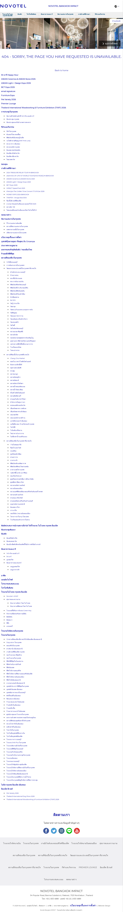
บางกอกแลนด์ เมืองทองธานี (15, 683)
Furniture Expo (8, 95)
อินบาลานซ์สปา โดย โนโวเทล (20, 603)
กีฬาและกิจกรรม (100, 14)
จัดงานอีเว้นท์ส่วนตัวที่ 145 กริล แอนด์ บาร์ (20, 116)
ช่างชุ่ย (12, 371)
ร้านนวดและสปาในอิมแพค (15, 702)
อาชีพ (3, 575)
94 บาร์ (8, 556)
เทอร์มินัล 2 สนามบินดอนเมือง (20, 513)
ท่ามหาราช (14, 457)
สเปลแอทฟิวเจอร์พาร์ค (17, 405)
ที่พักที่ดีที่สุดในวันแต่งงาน (14, 661)
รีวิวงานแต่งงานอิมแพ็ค (14, 223)
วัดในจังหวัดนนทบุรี (16, 328)
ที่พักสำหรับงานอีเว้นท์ (13, 664)
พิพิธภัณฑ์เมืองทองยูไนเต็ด (15, 137)
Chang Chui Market (17, 358)
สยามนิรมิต (14, 335)
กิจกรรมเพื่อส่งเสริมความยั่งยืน (16, 614)
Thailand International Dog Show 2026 (20, 796)
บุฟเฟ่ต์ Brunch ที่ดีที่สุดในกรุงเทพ (17, 686)
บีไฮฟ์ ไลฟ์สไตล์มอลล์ (17, 393)
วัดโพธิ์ (12, 325)
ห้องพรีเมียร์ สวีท (11, 538)
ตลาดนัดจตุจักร (15, 377)
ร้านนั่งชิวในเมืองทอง (13, 705)
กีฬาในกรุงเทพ (11, 131)
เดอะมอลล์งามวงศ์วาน (17, 418)
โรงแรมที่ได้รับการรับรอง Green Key (18, 610)
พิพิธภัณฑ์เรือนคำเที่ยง (17, 294)
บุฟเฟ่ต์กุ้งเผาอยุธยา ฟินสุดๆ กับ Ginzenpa (18, 241)
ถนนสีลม (13, 451)
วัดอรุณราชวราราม (16, 316)
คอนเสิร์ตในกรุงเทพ (12, 645)
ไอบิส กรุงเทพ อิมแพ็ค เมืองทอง (13, 785)
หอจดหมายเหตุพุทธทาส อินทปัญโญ (22, 338)
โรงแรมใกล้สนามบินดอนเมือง (16, 771)
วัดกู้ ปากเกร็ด (14, 303)
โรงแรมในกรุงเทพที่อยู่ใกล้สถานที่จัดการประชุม (22, 780)
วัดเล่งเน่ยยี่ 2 (14, 322)
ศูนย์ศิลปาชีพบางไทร (17, 482)
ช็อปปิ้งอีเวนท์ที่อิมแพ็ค (13, 201)
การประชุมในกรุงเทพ (8, 20)
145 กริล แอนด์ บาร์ (12, 553)
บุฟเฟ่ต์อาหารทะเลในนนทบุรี (15, 692)
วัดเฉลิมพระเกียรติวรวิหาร (19, 319)
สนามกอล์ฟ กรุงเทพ (13, 147)
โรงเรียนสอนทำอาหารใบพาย (20, 520)
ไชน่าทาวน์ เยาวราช (17, 433)
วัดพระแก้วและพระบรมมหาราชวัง (21, 310)
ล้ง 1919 (12, 300)
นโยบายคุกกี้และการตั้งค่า (11, 237)
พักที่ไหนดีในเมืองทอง (13, 696)
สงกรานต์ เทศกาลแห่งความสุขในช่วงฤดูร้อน (21, 717)
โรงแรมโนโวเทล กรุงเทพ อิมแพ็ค (7, 14)
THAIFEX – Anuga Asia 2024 (16, 198)
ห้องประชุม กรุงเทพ (12, 119)
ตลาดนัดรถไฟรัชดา (16, 383)
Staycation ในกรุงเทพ (13, 642)
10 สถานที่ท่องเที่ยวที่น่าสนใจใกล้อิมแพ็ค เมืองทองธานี (24, 639)
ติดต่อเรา (9, 620)
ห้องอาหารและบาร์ (47, 14)
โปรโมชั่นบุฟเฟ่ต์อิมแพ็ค (14, 736)
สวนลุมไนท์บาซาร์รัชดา (18, 399)
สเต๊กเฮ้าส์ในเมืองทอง (13, 727)
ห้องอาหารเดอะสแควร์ (13, 563)
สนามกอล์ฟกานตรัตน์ (17, 485)
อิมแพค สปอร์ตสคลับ (13, 150)
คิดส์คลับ (9, 617)
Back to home (61, 70)
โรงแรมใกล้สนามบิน (12, 843)
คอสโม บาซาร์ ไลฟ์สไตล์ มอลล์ (20, 361)
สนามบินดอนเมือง (16, 488)
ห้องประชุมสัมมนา (8, 530)
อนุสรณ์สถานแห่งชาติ (17, 504)
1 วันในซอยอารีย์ (15, 445)
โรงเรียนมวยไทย (15, 347)
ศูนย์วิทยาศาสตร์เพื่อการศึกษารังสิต (22, 479)
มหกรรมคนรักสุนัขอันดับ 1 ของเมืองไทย (16, 249)
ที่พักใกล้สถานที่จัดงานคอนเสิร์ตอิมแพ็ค (19, 674)
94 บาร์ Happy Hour (9, 75)
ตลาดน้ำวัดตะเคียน (16, 390)
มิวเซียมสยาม (14, 297)
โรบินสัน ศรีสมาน (16, 430)
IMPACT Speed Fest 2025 (15, 188)
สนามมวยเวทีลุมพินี (16, 331)
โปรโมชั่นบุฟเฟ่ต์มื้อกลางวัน (15, 733)
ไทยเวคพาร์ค (10, 159)
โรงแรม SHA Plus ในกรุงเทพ (16, 742)
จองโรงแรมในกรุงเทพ (13, 658)
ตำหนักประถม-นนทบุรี (17, 272)
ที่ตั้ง (7, 623)
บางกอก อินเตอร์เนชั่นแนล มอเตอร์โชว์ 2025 (21, 204)
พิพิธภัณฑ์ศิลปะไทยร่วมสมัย (19, 466)
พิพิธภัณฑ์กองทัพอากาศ (18, 463)
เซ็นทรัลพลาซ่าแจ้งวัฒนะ (18, 411)
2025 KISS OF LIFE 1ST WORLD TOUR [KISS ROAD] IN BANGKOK (30, 176)
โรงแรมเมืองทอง (11, 758)
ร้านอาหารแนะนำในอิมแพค (15, 711)
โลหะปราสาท (14, 350)
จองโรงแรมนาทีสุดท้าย (14, 655)
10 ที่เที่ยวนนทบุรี (11, 262)
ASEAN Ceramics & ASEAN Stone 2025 (18, 79)
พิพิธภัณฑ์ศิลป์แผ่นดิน (17, 291)
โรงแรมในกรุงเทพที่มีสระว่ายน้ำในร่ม (18, 777)
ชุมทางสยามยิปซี (15, 368)
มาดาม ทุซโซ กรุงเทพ (17, 470)
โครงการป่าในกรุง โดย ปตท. (19, 516)
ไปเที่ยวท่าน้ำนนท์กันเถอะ (18, 436)
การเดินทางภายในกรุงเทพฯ (15, 265)
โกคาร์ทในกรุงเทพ (12, 730)
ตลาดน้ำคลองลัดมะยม (17, 386)
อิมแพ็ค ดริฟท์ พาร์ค (12, 153)
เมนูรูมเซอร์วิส (15, 566)
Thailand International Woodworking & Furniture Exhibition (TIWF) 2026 (33, 107)
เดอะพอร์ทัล (14, 415)
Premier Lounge (8, 103)
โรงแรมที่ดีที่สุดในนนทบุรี (14, 749)
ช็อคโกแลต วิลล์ (15, 448)
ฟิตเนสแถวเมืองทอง (13, 699)
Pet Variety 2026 (8, 99)
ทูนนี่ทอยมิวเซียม (15, 454)
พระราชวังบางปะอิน (17, 281)
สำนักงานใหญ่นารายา (17, 402)
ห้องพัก (20, 14)
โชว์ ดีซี (12, 427)
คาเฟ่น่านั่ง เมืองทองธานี (14, 649)
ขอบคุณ (4, 164)
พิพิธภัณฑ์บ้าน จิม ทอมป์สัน (19, 288)
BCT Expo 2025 (8, 87)
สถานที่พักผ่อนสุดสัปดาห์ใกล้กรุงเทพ (18, 721)
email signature (8, 91)
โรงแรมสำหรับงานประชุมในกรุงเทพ (18, 755)
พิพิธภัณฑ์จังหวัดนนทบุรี (18, 285)
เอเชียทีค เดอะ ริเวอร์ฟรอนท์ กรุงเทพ (22, 424)
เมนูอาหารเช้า (15, 570)
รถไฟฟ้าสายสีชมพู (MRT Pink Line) (18, 141)
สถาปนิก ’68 (10, 207)
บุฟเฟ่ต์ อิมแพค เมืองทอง (14, 689)
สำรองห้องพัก (116, 21)
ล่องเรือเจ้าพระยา (16, 476)
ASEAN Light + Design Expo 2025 (16, 83)
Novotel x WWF (12, 596)
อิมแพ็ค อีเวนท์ (22, 20)
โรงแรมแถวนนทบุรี (12, 761)
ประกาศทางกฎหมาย (9, 245)
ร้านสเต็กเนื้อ (10, 708)
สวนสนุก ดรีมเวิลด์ (16, 498)
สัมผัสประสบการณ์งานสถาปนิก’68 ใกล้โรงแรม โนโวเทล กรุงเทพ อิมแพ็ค (29, 525)
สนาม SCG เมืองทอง (13, 144)
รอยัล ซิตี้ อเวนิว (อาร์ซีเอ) (18, 473)
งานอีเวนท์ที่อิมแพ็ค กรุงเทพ (15, 652)
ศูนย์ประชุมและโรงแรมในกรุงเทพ (17, 714)
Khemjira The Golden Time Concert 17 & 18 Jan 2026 (25, 191)
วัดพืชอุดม (13, 313)
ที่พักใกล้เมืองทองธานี (13, 680)
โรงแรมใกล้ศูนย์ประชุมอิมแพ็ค (16, 764)
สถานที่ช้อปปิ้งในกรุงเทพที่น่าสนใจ (17, 355)
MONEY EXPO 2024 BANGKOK (17, 194)
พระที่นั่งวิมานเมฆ (16, 278)
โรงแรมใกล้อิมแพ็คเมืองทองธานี (17, 774)
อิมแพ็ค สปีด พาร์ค (12, 156)
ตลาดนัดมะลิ (14, 380)
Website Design (104, 906)
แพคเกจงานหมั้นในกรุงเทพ (15, 229)
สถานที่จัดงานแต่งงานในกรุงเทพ (17, 226)
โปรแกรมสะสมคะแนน (10, 584)
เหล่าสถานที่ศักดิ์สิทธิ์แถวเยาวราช (21, 344)
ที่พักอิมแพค (10, 667)
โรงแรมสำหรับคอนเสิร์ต (14, 752)
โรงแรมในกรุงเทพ (8, 635)
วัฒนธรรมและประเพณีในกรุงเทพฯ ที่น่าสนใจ (21, 268)
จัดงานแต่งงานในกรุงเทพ (65, 14)
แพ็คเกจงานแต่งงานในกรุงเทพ (16, 233)
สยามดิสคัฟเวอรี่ (15, 396)
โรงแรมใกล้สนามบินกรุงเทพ (12, 631)
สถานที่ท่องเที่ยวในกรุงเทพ (11, 258)
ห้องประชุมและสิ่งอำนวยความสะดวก (18, 122)
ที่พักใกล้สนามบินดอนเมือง (15, 677)
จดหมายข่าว (6, 215)
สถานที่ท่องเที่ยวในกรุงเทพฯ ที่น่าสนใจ (18, 441)
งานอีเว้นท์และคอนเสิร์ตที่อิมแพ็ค (55, 843)
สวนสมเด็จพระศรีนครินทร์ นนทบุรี (21, 501)
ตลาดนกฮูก (14, 374)
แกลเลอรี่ (9, 626)
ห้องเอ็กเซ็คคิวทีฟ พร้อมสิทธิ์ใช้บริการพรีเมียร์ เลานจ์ (23, 544)
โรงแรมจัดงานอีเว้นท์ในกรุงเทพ (16, 746)
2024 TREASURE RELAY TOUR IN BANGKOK (22, 172)
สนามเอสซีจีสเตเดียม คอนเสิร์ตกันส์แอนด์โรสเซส (26, 491)
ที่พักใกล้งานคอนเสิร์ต (13, 670)
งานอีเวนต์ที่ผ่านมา (84, 14)
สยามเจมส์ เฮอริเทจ (16, 495)
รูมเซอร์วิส (9, 560)
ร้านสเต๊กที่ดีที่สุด (7, 254)
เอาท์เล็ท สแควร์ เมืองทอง (18, 421)
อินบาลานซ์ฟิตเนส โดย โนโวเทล (21, 606)
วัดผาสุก (13, 306)
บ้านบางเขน (14, 275)
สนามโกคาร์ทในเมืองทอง (14, 724)
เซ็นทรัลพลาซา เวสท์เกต (18, 408)
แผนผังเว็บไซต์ (7, 579)
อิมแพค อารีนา (15, 507)
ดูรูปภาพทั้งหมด (111, 43)
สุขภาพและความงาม (13, 599)
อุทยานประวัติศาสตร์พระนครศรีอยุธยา (23, 341)
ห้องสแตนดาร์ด (11, 541)
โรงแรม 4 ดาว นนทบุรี (13, 739)
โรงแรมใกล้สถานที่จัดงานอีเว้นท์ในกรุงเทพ (20, 767)
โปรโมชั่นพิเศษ (31, 14)
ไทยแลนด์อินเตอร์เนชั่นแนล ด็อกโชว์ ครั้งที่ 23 (21, 210)
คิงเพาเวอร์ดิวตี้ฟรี (16, 365)
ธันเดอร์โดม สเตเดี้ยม (13, 134)
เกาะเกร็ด (13, 510)
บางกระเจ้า (14, 460)
